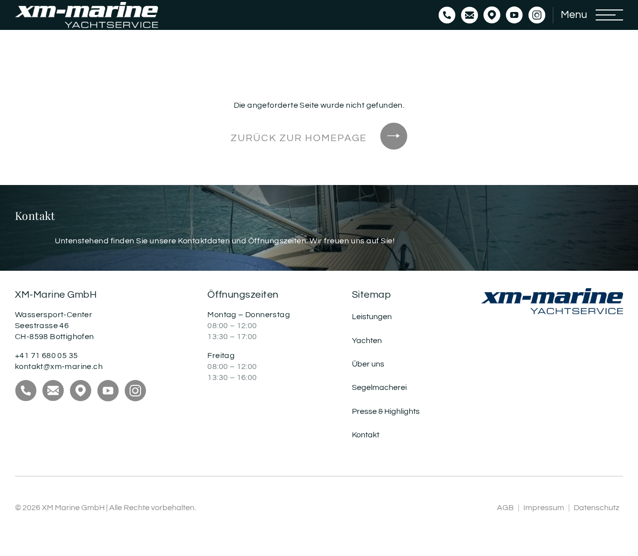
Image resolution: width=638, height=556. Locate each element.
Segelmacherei (379, 387)
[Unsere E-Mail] (53, 393)
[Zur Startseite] (86, 15)
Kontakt (365, 435)
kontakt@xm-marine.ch (59, 367)
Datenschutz (596, 508)
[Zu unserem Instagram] (135, 393)
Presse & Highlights (386, 411)
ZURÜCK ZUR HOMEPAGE (299, 138)
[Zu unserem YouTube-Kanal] (108, 393)
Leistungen (372, 317)
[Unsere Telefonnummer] (25, 393)
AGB (505, 508)
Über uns (368, 364)
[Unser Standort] (80, 393)
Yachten (367, 341)
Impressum (543, 508)
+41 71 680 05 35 (46, 356)
